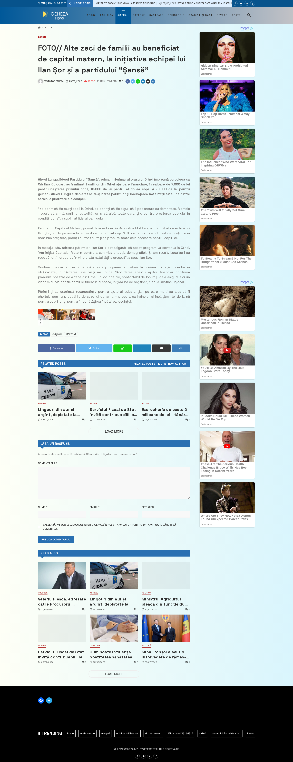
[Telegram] (247, 3)
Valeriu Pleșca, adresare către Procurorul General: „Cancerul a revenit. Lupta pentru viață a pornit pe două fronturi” (62, 602)
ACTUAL (49, 28)
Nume (43, 507)
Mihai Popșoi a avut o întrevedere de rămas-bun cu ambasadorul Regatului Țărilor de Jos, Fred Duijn (164, 654)
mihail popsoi (238, 733)
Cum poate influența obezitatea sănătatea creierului (111, 654)
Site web (148, 507)
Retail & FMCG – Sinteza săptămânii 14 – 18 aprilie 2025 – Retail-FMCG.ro (166, 3)
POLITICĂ (42, 593)
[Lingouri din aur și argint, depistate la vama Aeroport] (62, 385)
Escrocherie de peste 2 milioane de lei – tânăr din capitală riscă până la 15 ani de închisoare (165, 412)
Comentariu (47, 463)
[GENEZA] (56, 15)
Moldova (71, 334)
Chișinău (57, 334)
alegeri (72, 733)
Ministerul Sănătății (147, 733)
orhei (170, 733)
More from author (172, 363)
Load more (114, 431)
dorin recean (120, 733)
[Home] (39, 27)
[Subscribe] (252, 3)
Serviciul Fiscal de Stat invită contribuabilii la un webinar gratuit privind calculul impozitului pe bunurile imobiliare (113, 412)
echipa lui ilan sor (94, 733)
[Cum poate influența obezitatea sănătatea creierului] (114, 628)
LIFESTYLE (95, 646)
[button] (40, 320)
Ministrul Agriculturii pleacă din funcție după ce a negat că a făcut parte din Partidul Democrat (166, 602)
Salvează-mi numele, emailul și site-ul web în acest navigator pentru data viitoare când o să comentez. (109, 527)
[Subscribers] (241, 3)
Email (95, 507)
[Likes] (235, 3)
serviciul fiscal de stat (194, 733)
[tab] (144, 363)
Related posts (144, 363)
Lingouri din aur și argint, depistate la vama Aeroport (57, 412)
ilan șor (218, 733)
